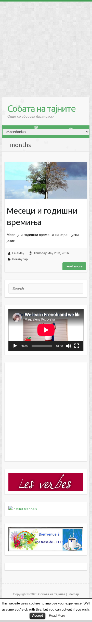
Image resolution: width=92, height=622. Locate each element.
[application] (46, 330)
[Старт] (15, 345)
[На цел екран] (76, 345)
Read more (74, 266)
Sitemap (73, 594)
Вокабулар (20, 259)
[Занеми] (68, 345)
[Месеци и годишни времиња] (46, 180)
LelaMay (18, 253)
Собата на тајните (41, 108)
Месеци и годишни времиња (42, 216)
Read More (57, 615)
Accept (37, 615)
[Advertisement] (46, 47)
